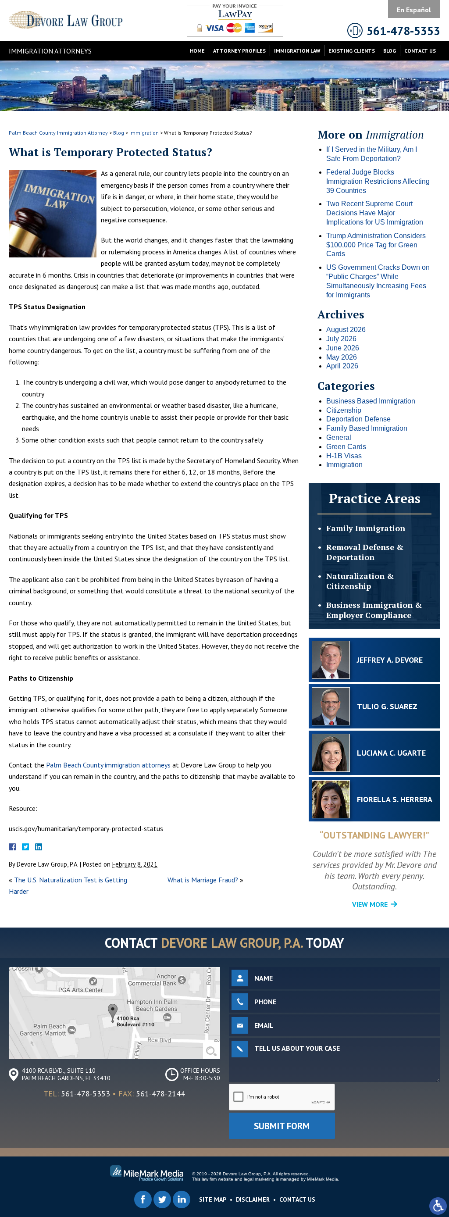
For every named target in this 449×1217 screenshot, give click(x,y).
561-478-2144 (160, 1094)
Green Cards (346, 446)
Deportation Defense (358, 419)
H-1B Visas (344, 456)
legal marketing (259, 1179)
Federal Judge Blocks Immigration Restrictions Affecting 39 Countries (378, 181)
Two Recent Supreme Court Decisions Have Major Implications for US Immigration (374, 213)
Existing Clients (351, 50)
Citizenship (343, 410)
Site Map (212, 1199)
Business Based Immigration (370, 401)
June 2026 (342, 348)
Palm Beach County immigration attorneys (108, 764)
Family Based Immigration (366, 428)
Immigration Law (297, 50)
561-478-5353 (85, 1094)
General (338, 437)
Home (197, 50)
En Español (414, 9)
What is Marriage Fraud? (202, 879)
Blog (389, 50)
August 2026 (346, 329)
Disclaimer (253, 1199)
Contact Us (420, 50)
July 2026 (341, 339)
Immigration (144, 132)
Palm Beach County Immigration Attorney (58, 132)
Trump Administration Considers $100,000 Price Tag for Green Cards (376, 245)
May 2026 (341, 357)
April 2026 (342, 366)
